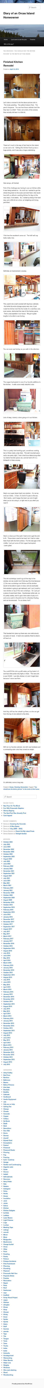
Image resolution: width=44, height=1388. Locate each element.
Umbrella (6, 1353)
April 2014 (6, 1013)
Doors (5, 1133)
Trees (5, 1343)
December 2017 (8, 919)
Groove (5, 1172)
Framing (6, 1157)
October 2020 (8, 895)
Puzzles (6, 1278)
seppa (5, 1300)
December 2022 (8, 849)
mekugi (6, 1230)
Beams (5, 1082)
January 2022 (8, 868)
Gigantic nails (8, 1167)
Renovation (24, 787)
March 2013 (7, 1045)
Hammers (6, 1179)
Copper (5, 1116)
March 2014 (7, 1016)
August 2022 (7, 859)
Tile (4, 1336)
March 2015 (7, 989)
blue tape (6, 1087)
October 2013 (8, 1028)
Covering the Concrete (18, 824)
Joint (5, 1201)
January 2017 (8, 941)
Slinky (5, 1314)
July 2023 (6, 844)
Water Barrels (8, 1360)
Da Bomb (6, 1121)
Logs (5, 1222)
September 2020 (9, 897)
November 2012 (8, 1054)
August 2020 (7, 900)
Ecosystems (7, 1143)
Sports (5, 1321)
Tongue (6, 1338)
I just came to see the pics (19, 39)
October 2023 (8, 842)
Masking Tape (8, 1227)
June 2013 (6, 1038)
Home (6, 39)
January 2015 (8, 994)
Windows (6, 1367)
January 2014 (8, 1021)
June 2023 (6, 847)
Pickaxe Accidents (9, 1261)
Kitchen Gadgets (9, 1210)
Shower (6, 1312)
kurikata (6, 1213)
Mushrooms (7, 1242)
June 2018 (6, 914)
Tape (5, 1334)
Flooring (6, 1152)
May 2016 (6, 958)
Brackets (6, 1089)
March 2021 (7, 885)
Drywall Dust (7, 1140)
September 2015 (9, 975)
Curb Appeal (7, 815)
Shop (5, 1309)
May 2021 (6, 883)
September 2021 (9, 873)
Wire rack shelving (9, 1370)
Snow (5, 1317)
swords (5, 1331)
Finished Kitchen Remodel (13, 63)
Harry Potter (7, 1181)
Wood (5, 1372)
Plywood (6, 1271)
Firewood (6, 1147)
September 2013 (9, 1030)
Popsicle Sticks (8, 1276)
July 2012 (6, 1064)
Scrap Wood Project (10, 1297)
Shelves (6, 1302)
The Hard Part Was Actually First (14, 813)
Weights (6, 1365)
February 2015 (8, 992)
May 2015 (6, 984)
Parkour (6, 1259)
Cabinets (6, 1094)
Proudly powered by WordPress (22, 1384)
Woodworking (8, 1375)
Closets (6, 1111)
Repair (5, 1283)
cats (4, 1102)
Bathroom (6, 1080)
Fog (4, 1155)
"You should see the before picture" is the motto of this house (21, 788)
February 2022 (8, 866)
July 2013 (6, 1035)
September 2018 (9, 912)
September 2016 (9, 948)
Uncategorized (8, 1355)
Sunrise (6, 1329)
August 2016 (7, 951)
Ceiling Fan (7, 1106)
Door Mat (6, 1131)
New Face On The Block (11, 806)
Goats (5, 1169)
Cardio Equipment (9, 1099)
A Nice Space (14, 826)
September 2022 (9, 856)
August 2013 (7, 1033)
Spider (5, 1319)
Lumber (6, 1225)
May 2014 (6, 1011)
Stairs (5, 1324)
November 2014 (8, 999)
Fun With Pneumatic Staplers (13, 808)
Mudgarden (7, 1239)
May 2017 (6, 934)
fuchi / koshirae (8, 1160)
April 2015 (6, 987)
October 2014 (8, 1001)
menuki (6, 1232)
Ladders (6, 1215)
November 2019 (8, 902)
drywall (5, 1138)
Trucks (5, 1346)
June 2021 (6, 880)
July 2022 (6, 861)
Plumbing (6, 1268)
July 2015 (6, 980)
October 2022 (8, 854)
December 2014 (8, 996)
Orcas (5, 1247)
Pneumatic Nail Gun (10, 1273)
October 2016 (8, 946)
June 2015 (6, 982)
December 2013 (8, 1023)
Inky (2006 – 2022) (16, 829)
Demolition (7, 1128)
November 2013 (8, 1026)
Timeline (32, 39)
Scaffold (6, 1295)
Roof (5, 1288)
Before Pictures (8, 1085)
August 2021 (7, 876)
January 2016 (8, 968)
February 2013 (8, 1047)
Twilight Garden (21, 833)
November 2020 (8, 893)
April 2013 (6, 1042)
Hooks (5, 1193)
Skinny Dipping (8, 810)
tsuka (5, 1351)
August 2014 (7, 1006)
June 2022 (6, 864)
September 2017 (9, 926)
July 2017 (6, 931)
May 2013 (6, 1040)
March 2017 (7, 936)
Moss (5, 1237)
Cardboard (7, 1097)
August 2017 (7, 929)
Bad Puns (6, 1075)
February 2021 (8, 888)
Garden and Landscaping (12, 1164)
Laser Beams (7, 1218)
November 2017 (8, 922)
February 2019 (8, 910)
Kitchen (6, 1208)
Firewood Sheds (9, 1150)
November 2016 (8, 943)
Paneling (6, 1254)
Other (5, 1249)
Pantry (5, 1256)
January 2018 (8, 917)
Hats (4, 1184)
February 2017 (8, 938)
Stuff (5, 1326)
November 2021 (8, 871)
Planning (17, 787)
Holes (5, 1191)
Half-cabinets (7, 1177)
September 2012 (9, 1059)
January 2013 (8, 1050)
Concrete (6, 1114)
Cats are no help (9, 1104)
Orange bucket (8, 1244)
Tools (5, 1341)
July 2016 (6, 953)
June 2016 (6, 955)
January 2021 (8, 890)
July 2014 (6, 1009)
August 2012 (7, 1062)
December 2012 (8, 1052)
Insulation (6, 1198)
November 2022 (8, 852)
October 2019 (8, 905)
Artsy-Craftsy (7, 1073)
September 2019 (9, 907)
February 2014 (8, 1018)
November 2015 (8, 970)
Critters (5, 1119)
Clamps (6, 1109)
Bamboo (6, 1077)
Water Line (7, 1363)
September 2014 (9, 1004)
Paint (5, 1251)
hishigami (6, 1189)
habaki (5, 1174)
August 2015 (7, 977)
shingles (6, 1305)
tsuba (5, 1348)
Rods (5, 1285)
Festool (6, 1145)
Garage (5, 1162)
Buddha (6, 1092)
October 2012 (8, 1057)
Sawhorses (7, 1290)
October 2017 (8, 924)
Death (5, 1123)
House (11, 787)
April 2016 (6, 960)
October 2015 (8, 972)
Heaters (6, 1186)
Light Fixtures (8, 1220)
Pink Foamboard (9, 1263)
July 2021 (6, 878)
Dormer (6, 1135)
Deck (5, 1126)
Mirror (5, 1235)
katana (5, 1205)
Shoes (5, 1307)
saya (5, 1293)
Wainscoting (7, 1358)
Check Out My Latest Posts (25, 831)
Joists (5, 1203)
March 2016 (7, 963)
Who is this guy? (9, 44)
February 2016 (8, 965)
